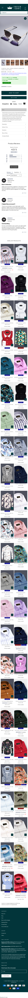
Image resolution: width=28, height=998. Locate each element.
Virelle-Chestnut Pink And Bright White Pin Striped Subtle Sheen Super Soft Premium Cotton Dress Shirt (20, 538)
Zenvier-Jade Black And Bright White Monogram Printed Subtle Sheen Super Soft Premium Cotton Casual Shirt (7, 592)
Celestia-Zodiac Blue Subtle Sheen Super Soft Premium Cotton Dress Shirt (21, 701)
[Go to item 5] (17, 63)
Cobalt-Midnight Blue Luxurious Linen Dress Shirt (20, 484)
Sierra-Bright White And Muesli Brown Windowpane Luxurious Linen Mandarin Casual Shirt (20, 837)
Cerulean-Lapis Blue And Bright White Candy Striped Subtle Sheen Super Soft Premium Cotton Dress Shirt (20, 459)
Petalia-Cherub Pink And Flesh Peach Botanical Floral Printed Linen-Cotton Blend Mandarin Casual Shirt (7, 674)
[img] (14, 179)
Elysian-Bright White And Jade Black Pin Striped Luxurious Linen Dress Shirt (21, 511)
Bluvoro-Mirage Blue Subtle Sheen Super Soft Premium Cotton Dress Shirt (21, 647)
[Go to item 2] (3, 63)
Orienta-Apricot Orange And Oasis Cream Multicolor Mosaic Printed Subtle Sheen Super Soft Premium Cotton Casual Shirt (20, 786)
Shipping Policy (4, 922)
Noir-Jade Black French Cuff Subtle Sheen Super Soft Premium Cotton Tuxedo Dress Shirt (21, 404)
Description (4, 124)
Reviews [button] (9, 172)
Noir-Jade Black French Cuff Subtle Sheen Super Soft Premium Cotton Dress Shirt (21, 295)
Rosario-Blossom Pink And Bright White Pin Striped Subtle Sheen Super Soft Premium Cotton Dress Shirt (20, 377)
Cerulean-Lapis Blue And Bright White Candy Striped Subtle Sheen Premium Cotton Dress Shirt (7, 786)
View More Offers (6, 82)
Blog (2, 915)
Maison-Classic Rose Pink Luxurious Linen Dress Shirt (7, 619)
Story (3, 109)
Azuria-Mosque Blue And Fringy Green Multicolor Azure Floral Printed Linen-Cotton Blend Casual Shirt (7, 404)
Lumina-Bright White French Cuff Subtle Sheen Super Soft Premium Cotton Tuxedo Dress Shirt (20, 266)
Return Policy (4, 133)
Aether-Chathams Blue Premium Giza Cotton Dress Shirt (7, 377)
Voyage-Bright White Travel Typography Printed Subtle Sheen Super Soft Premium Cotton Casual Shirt (7, 565)
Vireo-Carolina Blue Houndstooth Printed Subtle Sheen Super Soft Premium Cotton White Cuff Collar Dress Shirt (7, 894)
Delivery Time (5, 127)
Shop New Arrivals (3, 997)
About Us (3, 913)
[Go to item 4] (13, 63)
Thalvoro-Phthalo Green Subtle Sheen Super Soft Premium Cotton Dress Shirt (21, 730)
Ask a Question (14, 167)
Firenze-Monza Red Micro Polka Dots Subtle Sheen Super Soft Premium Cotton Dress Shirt (21, 759)
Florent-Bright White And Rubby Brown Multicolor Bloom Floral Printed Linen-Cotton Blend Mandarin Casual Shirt (7, 538)
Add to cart (14, 93)
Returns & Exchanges (5, 920)
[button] (14, 155)
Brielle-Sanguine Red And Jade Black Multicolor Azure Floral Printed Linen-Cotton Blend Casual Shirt (7, 730)
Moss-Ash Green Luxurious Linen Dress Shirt (7, 431)
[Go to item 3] (8, 63)
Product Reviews (14, 144)
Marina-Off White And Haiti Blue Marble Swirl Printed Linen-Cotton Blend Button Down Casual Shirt (7, 513)
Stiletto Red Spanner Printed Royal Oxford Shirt (20, 894)
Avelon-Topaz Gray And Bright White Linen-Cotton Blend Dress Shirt (20, 431)
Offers (2, 935)
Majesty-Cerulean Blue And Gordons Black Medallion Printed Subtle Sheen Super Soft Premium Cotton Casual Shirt (20, 350)
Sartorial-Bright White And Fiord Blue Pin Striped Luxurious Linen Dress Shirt (7, 645)
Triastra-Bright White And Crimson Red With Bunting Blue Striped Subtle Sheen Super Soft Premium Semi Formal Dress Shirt (7, 266)
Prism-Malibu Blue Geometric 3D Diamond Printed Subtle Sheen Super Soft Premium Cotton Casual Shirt (20, 592)
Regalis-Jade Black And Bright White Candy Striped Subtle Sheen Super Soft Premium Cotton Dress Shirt (7, 486)
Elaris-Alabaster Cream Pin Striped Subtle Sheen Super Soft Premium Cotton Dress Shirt (7, 323)
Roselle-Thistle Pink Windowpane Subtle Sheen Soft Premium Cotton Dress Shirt (20, 617)
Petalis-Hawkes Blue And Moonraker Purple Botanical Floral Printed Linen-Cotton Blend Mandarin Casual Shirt (7, 456)
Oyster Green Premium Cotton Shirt (20, 810)
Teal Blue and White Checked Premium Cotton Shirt (7, 864)
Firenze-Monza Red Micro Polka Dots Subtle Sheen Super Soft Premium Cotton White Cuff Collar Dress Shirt (7, 350)
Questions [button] (16, 172)
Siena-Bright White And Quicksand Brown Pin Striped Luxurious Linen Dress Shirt (7, 837)
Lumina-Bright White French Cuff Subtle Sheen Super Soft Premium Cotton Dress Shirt (21, 323)
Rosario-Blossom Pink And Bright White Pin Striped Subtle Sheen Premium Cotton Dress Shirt (20, 674)
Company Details (5, 136)
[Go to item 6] (22, 63)
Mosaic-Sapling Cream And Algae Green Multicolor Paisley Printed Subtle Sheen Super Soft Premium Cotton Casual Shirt (20, 864)
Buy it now (14, 97)
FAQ (2, 918)
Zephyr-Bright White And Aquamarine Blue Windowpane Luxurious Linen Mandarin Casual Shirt (7, 811)
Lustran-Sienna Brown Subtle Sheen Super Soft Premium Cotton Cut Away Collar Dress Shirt (7, 701)
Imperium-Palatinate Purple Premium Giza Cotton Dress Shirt (7, 295)
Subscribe (6, 975)
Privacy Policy (4, 924)
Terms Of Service (4, 926)
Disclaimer (4, 130)
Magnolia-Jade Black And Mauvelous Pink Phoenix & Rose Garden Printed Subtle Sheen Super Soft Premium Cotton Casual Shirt (7, 759)
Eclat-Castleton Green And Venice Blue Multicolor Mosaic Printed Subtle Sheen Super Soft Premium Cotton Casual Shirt (20, 563)
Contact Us (3, 933)
